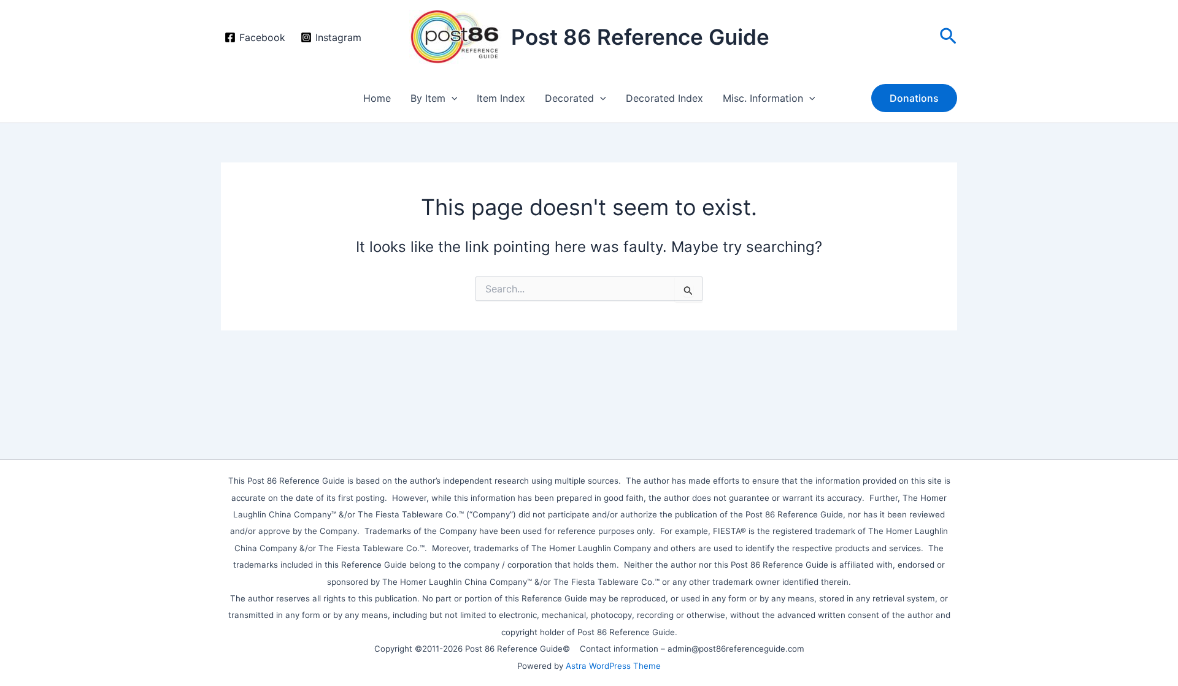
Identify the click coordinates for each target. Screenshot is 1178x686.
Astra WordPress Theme (613, 666)
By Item (427, 98)
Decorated (569, 98)
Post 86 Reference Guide (640, 37)
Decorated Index (664, 98)
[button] (948, 37)
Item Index (501, 98)
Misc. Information (763, 98)
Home (377, 98)
